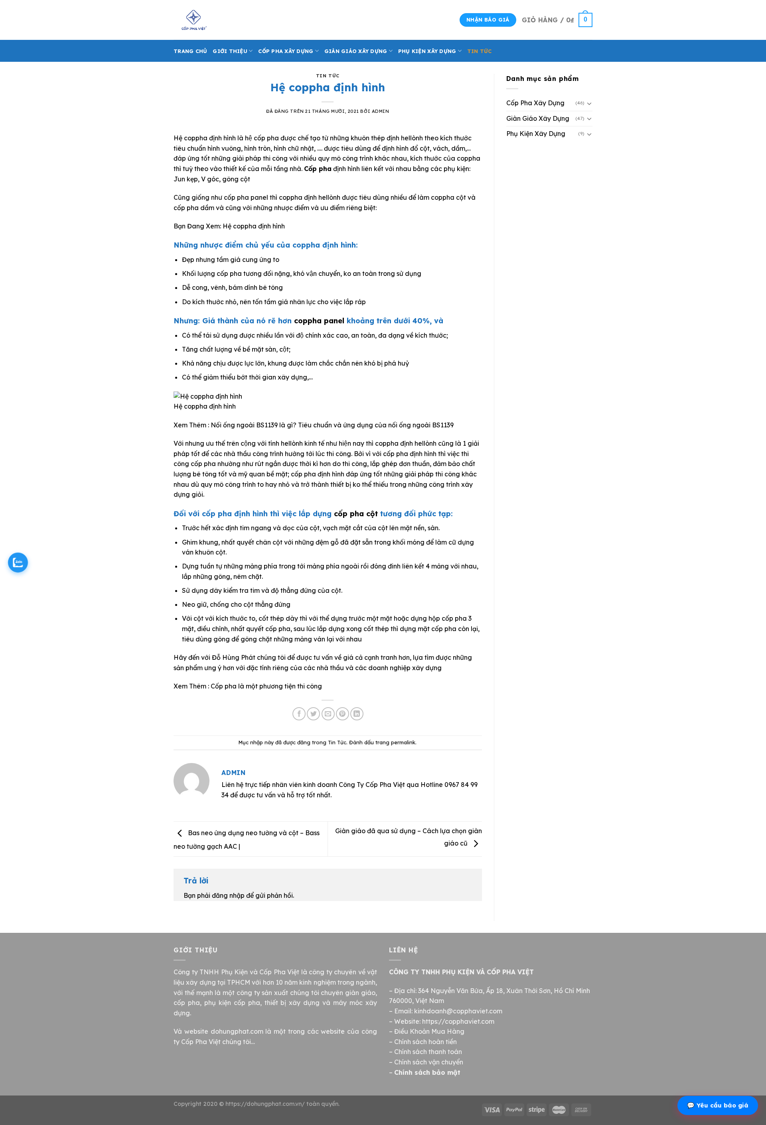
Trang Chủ (190, 51)
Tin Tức (479, 51)
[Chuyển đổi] (589, 103)
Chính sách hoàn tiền (425, 1042)
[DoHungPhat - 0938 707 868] (213, 20)
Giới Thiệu (230, 51)
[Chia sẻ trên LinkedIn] (356, 713)
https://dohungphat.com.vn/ (265, 1103)
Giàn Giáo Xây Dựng (355, 51)
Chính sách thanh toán (428, 1052)
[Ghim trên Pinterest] (342, 713)
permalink (403, 742)
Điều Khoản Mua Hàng (429, 1031)
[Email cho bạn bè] (328, 713)
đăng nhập (228, 895)
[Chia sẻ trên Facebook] (299, 713)
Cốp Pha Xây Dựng (285, 51)
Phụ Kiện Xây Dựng (427, 51)
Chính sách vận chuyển (428, 1062)
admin (380, 111)
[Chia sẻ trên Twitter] (313, 713)
